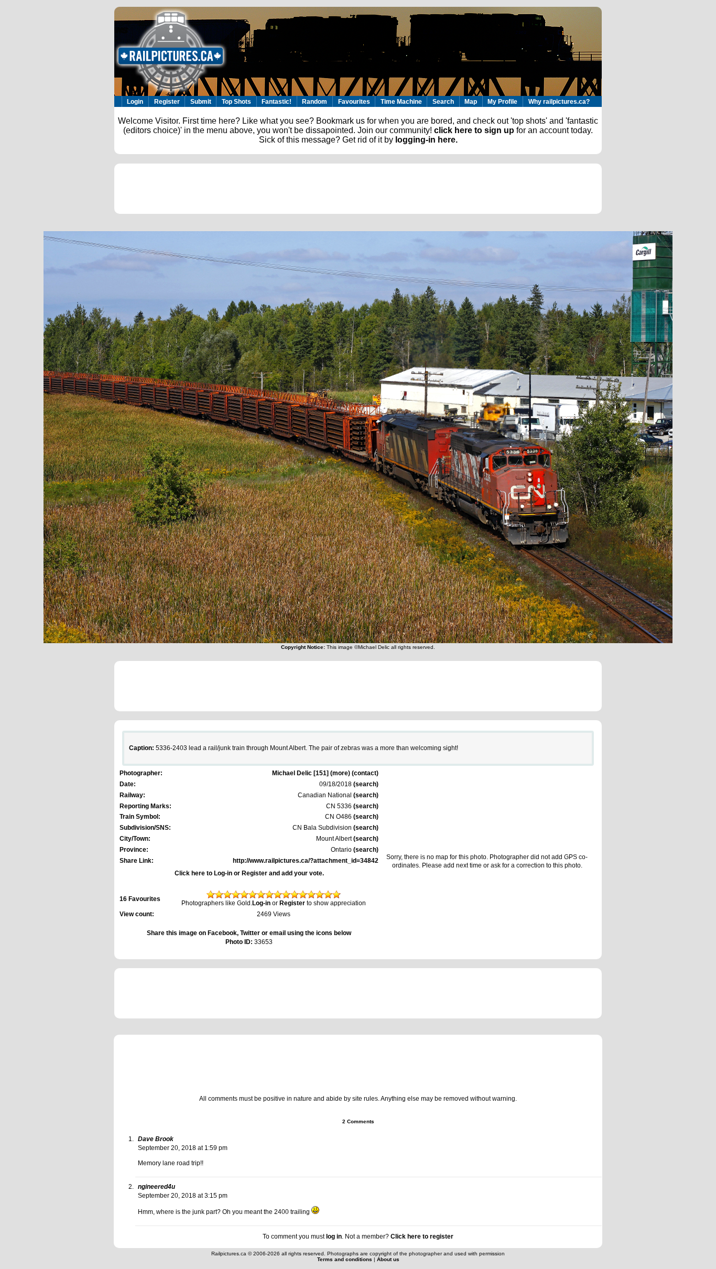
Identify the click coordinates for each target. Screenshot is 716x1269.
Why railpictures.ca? (559, 101)
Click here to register (421, 1236)
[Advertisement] (358, 188)
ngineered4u (156, 1186)
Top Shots (236, 101)
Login (135, 101)
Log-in (261, 903)
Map (470, 101)
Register (167, 101)
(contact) (365, 773)
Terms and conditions (345, 1259)
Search (443, 101)
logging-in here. (426, 139)
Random (314, 101)
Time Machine (401, 101)
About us (388, 1259)
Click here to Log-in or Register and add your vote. (249, 873)
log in (334, 1236)
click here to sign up (474, 130)
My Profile (502, 101)
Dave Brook (155, 1139)
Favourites (354, 101)
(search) (365, 784)
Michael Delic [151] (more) (311, 773)
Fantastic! (276, 101)
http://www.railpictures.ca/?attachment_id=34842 (305, 860)
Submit (200, 101)
